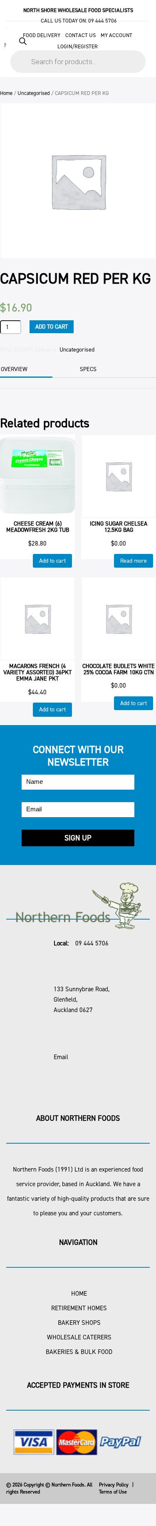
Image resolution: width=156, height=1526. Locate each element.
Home (6, 93)
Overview (14, 369)
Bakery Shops (79, 1323)
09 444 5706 (102, 20)
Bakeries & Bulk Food (79, 1352)
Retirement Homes (79, 1308)
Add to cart (51, 327)
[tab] (99, 369)
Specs (88, 369)
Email (61, 1057)
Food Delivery (41, 35)
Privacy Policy (114, 1484)
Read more (133, 561)
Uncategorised (33, 93)
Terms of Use (113, 1492)
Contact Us (80, 35)
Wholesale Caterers (79, 1337)
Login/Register (77, 46)
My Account (116, 35)
